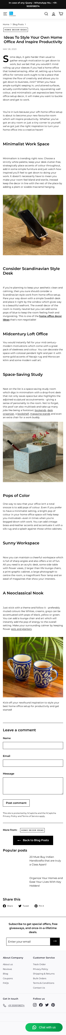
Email (6, 756)
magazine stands (40, 413)
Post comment (16, 803)
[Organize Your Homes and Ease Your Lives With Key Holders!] (15, 883)
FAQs (6, 983)
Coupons (8, 978)
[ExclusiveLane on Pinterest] (53, 1005)
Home (6, 24)
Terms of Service (30, 816)
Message (8, 773)
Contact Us (39, 987)
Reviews (7, 969)
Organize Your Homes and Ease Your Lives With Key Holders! (46, 881)
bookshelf (23, 413)
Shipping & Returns (43, 973)
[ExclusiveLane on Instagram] (35, 1005)
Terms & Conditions (43, 983)
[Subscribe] (55, 942)
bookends (40, 410)
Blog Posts (18, 24)
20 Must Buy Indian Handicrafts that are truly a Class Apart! (45, 860)
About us (8, 964)
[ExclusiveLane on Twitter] (47, 1005)
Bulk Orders (39, 978)
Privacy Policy (10, 816)
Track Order (39, 964)
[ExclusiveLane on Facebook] (41, 1005)
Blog (5, 973)
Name (7, 738)
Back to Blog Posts (35, 840)
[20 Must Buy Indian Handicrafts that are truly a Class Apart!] (15, 862)
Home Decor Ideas (16, 30)
